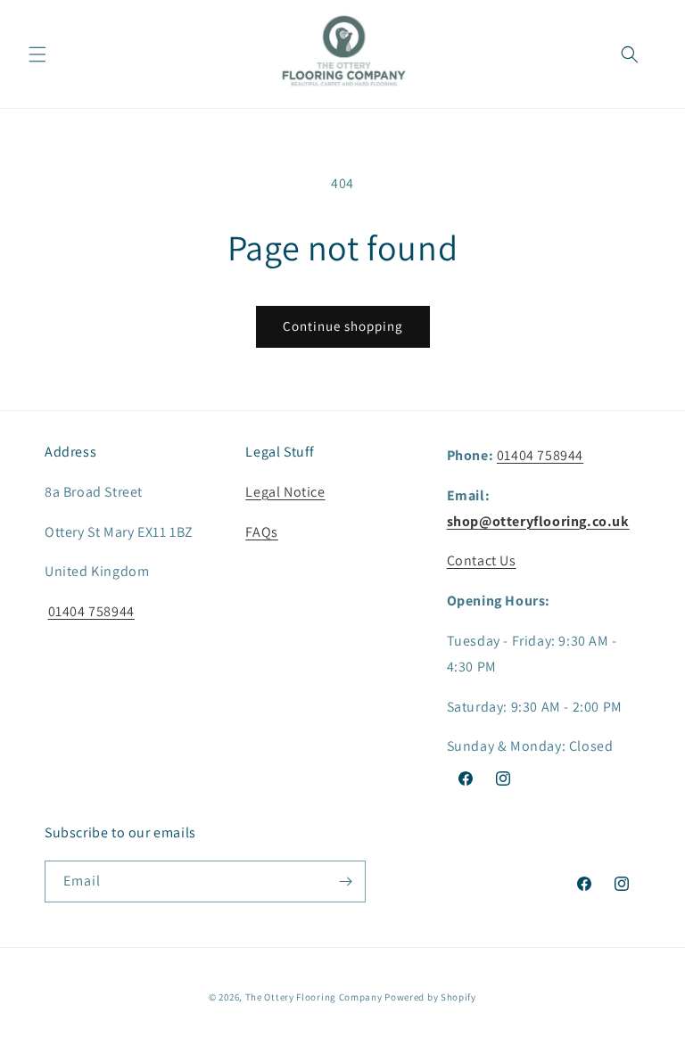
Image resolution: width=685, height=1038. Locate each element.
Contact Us (481, 560)
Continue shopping (343, 325)
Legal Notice (285, 491)
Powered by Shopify (430, 997)
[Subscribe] (345, 881)
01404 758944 (91, 611)
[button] (37, 54)
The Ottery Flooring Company (314, 997)
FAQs (261, 532)
